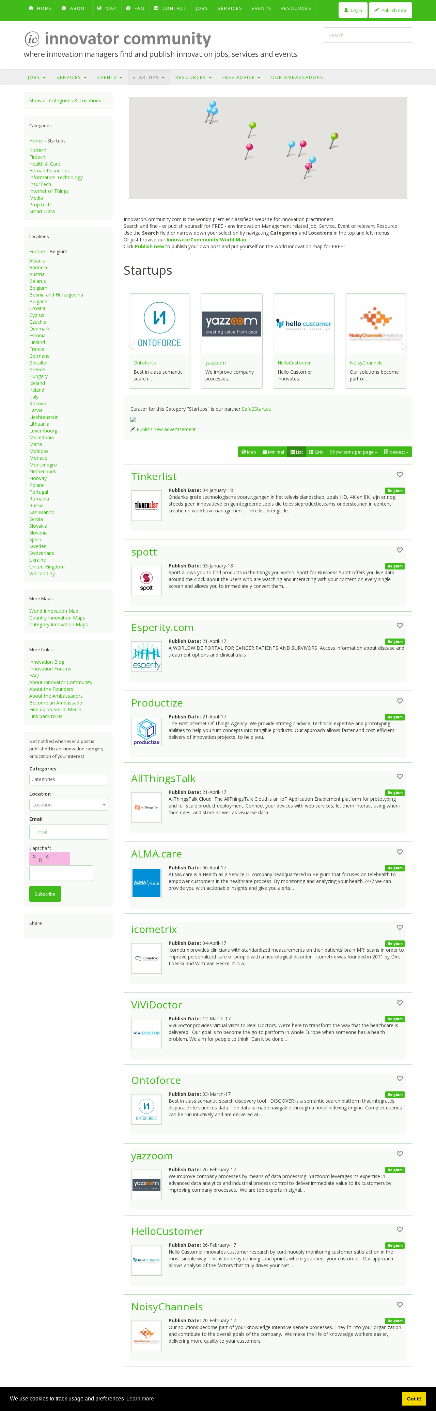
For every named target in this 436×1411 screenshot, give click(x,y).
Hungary (38, 376)
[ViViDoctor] (150, 1032)
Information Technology (56, 177)
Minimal (275, 452)
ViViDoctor (156, 1005)
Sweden (38, 546)
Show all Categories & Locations (65, 100)
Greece (37, 369)
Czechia (37, 322)
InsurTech (40, 184)
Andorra (38, 267)
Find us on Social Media (55, 709)
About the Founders (51, 689)
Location (40, 793)
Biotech (37, 150)
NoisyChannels (366, 362)
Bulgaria (38, 301)
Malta (35, 444)
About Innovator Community (60, 682)
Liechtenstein (44, 417)
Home (36, 140)
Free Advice (239, 77)
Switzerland (41, 553)
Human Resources (49, 170)
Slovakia (38, 526)
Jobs (202, 8)
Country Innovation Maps (57, 617)
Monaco (38, 458)
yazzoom (215, 362)
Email (36, 819)
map (110, 8)
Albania (37, 260)
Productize (157, 703)
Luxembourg (43, 430)
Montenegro (43, 464)
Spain (35, 539)
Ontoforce (145, 362)
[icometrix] (150, 957)
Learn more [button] (140, 1398)
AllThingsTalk (163, 778)
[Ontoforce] (150, 1108)
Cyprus (36, 315)
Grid (319, 452)
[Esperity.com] (150, 655)
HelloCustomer (294, 362)
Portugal (38, 492)
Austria (37, 274)
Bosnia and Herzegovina (56, 294)
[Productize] (150, 730)
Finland (37, 342)
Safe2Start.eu (256, 409)
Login (356, 10)
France (36, 349)
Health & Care (44, 163)
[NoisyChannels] (150, 1334)
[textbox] (70, 779)
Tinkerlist (154, 476)
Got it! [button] (414, 1398)
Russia (36, 505)
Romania (39, 498)
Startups (147, 77)
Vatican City (42, 573)
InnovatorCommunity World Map (206, 239)
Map (251, 452)
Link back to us (45, 716)
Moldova (39, 451)
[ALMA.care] (150, 881)
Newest (397, 452)
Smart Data (42, 211)
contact (174, 8)
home (43, 8)
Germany (39, 356)
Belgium (38, 288)
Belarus (37, 281)
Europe (37, 251)
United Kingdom (47, 566)
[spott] (150, 579)
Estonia (37, 335)
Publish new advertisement (166, 429)
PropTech (40, 204)
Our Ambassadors (297, 77)
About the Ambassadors (56, 696)
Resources (296, 8)
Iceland (37, 383)
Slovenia (38, 532)
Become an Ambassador (56, 702)
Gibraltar (38, 362)
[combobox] (68, 779)
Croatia (37, 308)
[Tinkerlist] (150, 504)
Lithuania (39, 424)
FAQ (139, 8)
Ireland (36, 390)
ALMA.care (156, 854)
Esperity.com (162, 627)
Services (230, 8)
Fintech (37, 157)
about (78, 8)
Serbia (36, 519)
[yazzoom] (150, 1183)
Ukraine (37, 560)
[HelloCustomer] (150, 1259)
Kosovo (37, 403)
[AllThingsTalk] (150, 806)
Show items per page (352, 452)
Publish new (393, 10)
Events (261, 8)
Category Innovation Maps (58, 624)
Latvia (36, 410)
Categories (43, 768)
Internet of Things (49, 191)
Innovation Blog (46, 662)
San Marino (41, 512)
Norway (38, 478)
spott (144, 552)
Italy (33, 396)
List (299, 452)
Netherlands (42, 471)
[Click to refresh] (49, 858)
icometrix (154, 929)
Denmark (39, 328)
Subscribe (45, 894)
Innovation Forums (50, 668)
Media (36, 197)
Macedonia (41, 437)
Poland (37, 485)
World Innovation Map (53, 611)
